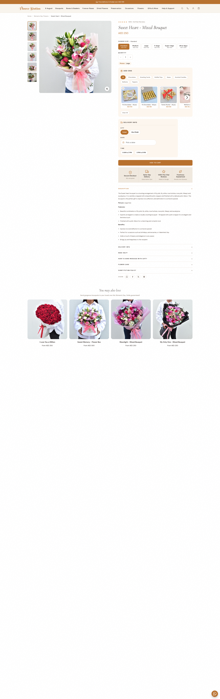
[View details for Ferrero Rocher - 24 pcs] (162, 88)
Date (123, 137)
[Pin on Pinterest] (144, 277)
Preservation (116, 8)
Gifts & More (153, 8)
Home (29, 16)
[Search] (182, 8)
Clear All (125, 113)
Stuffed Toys (158, 77)
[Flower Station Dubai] (30, 8)
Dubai (124, 132)
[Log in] (193, 8)
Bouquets (59, 8)
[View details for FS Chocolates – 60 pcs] (142, 88)
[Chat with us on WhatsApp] (215, 694)
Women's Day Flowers (41, 16)
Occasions (129, 8)
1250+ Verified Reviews (136, 22)
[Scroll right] (187, 97)
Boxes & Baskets (73, 8)
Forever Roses (88, 8)
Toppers (135, 82)
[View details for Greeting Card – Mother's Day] (181, 88)
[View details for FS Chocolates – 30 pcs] (123, 88)
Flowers (141, 8)
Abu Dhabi (135, 132)
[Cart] (198, 8)
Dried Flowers (102, 8)
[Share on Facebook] (132, 277)
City (122, 128)
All (123, 77)
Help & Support (168, 8)
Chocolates (132, 77)
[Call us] (187, 8)
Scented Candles (180, 77)
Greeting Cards (145, 77)
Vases (169, 77)
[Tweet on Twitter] (138, 277)
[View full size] (107, 89)
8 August (48, 8)
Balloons (125, 82)
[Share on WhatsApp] (127, 277)
